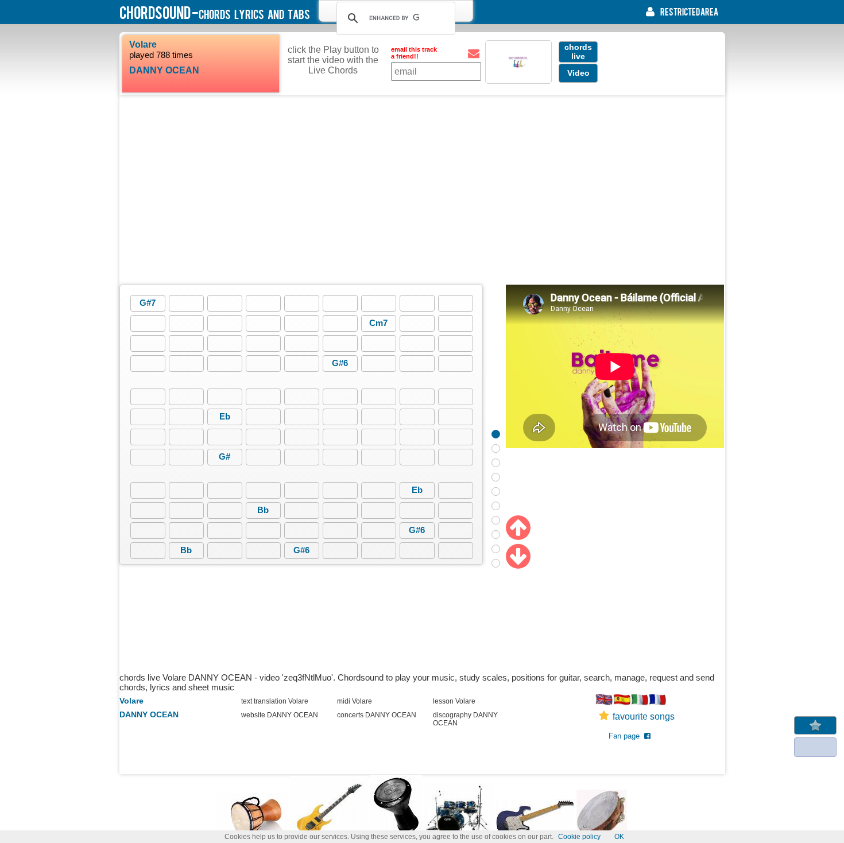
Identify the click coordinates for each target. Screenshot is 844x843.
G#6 (340, 363)
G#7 (148, 303)
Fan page (626, 736)
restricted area (689, 11)
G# (224, 456)
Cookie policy (579, 837)
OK (619, 837)
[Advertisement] (422, 190)
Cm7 (378, 323)
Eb (224, 416)
